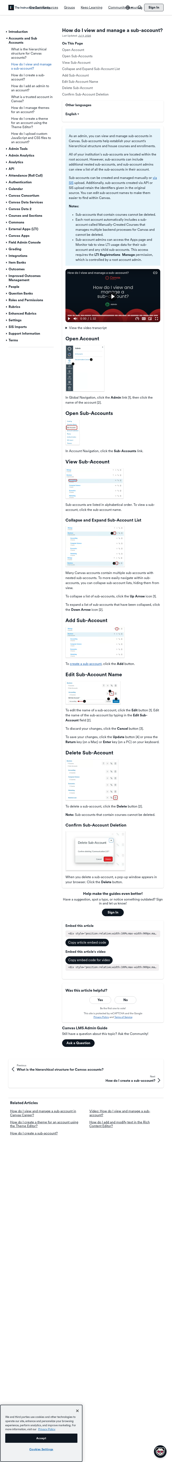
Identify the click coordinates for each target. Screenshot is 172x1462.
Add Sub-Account (75, 75)
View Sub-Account (76, 63)
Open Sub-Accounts (77, 56)
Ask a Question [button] (78, 1043)
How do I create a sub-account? (34, 1133)
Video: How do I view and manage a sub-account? (119, 1113)
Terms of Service (123, 1017)
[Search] (140, 7)
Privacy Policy (101, 1017)
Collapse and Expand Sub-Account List (91, 69)
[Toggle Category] (7, 32)
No (125, 1000)
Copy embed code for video (89, 960)
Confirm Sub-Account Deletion (85, 94)
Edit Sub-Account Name (80, 82)
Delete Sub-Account (77, 88)
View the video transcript (88, 328)
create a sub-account (86, 664)
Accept (41, 1438)
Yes (100, 1000)
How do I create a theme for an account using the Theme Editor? (44, 1124)
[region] (41, 1433)
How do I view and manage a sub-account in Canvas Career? (43, 1113)
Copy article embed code (87, 942)
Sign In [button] (113, 912)
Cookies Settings (41, 1449)
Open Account (73, 50)
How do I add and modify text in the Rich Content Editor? (119, 1124)
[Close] (77, 1410)
